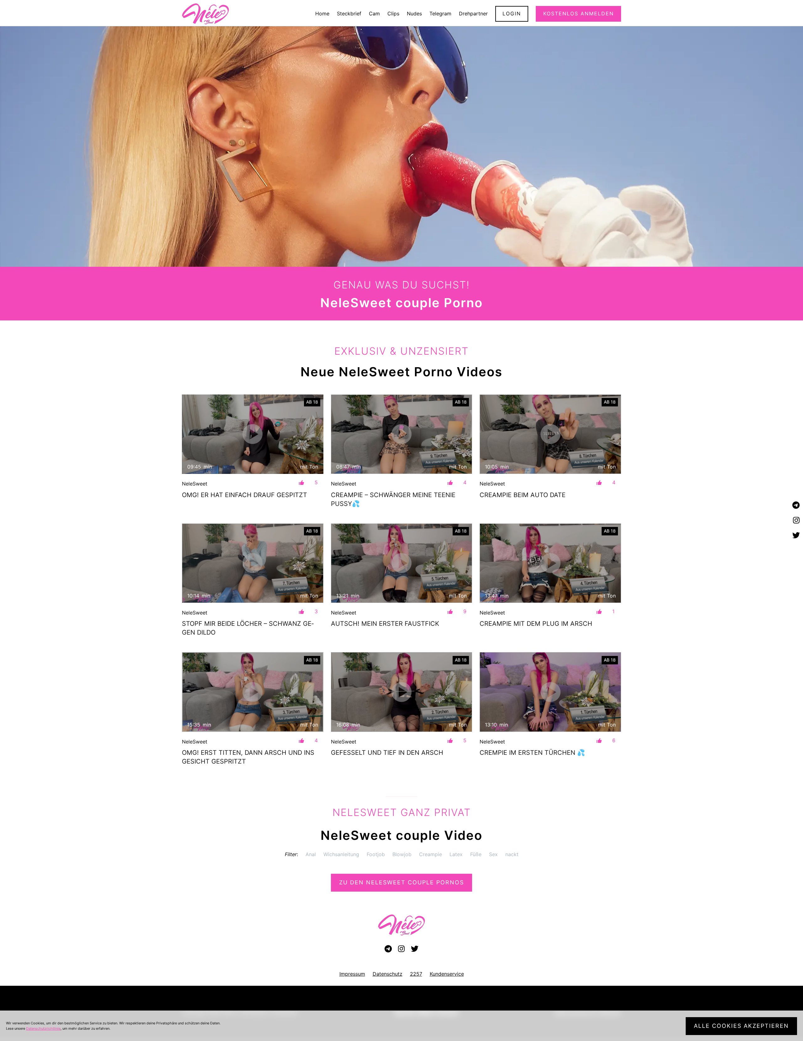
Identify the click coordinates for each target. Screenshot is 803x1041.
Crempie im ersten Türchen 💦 (532, 752)
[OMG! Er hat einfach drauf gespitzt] (252, 434)
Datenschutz (387, 974)
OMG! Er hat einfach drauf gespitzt (244, 495)
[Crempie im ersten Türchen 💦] (550, 692)
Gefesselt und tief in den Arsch (387, 752)
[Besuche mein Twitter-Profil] (796, 536)
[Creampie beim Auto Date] (550, 434)
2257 (416, 974)
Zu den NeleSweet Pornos (401, 882)
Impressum (352, 974)
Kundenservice (447, 974)
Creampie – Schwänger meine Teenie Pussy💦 (393, 499)
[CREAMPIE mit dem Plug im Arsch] (550, 563)
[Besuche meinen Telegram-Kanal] (796, 505)
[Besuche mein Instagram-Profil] (796, 520)
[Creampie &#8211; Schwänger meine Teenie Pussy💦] (401, 434)
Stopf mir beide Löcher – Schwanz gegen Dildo (248, 628)
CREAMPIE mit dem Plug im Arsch (536, 623)
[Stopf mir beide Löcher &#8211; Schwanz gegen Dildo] (252, 563)
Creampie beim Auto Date (523, 495)
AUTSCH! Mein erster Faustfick (385, 623)
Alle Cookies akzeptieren (741, 1025)
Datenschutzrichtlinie (43, 1028)
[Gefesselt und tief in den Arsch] (401, 692)
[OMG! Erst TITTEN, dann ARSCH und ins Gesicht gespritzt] (252, 692)
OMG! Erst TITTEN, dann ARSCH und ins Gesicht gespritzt (248, 757)
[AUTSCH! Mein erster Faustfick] (401, 563)
